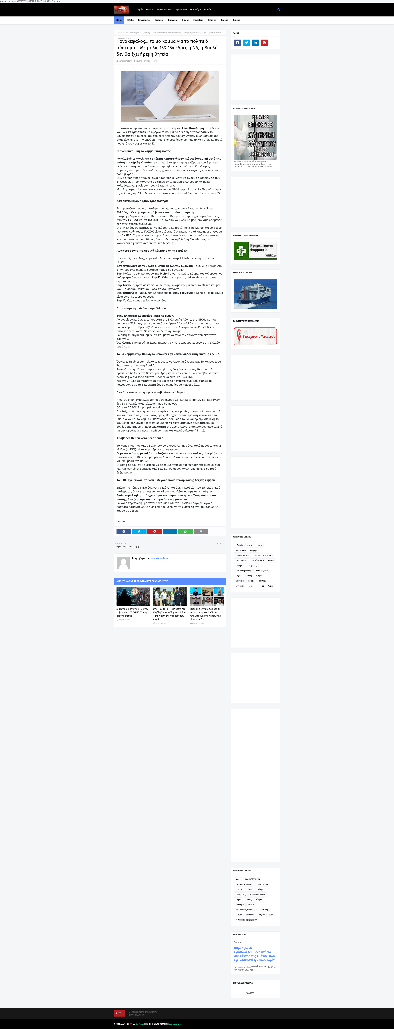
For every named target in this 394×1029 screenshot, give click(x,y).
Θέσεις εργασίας (262, 571)
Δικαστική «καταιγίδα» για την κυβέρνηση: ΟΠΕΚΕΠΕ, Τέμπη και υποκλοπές (132, 612)
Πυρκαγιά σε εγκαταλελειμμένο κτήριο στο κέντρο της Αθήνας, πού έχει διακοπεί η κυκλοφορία (254, 954)
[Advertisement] (257, 77)
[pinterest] (264, 43)
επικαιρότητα (175, 1024)
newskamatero (125, 61)
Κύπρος (259, 576)
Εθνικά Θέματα (258, 561)
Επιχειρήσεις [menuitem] (144, 20)
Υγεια (270, 586)
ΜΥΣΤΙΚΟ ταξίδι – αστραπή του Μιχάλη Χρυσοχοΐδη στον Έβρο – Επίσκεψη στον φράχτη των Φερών (169, 614)
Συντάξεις (240, 586)
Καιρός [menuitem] (185, 20)
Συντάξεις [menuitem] (198, 20)
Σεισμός (207, 9)
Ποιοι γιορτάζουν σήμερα (246, 910)
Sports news (181, 9)
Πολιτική (133, 33)
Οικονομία (240, 581)
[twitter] (246, 43)
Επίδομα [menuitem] (159, 20)
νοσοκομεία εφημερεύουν (246, 920)
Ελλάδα (271, 561)
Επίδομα (239, 566)
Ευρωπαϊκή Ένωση (243, 571)
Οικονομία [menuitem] (172, 20)
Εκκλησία (139, 9)
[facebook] (237, 43)
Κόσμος (248, 576)
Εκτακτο (150, 9)
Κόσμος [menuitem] (224, 20)
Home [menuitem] (119, 20)
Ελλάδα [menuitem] (130, 20)
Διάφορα (253, 550)
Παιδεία (251, 581)
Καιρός (238, 576)
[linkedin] (255, 43)
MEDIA (249, 545)
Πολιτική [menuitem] (211, 20)
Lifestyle (239, 545)
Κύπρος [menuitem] (236, 20)
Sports (259, 545)
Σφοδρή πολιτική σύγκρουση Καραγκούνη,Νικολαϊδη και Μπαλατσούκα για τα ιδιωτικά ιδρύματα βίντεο (205, 614)
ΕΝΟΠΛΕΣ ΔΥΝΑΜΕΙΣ (263, 555)
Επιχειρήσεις (252, 566)
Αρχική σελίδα (122, 33)
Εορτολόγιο (195, 9)
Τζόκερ (250, 586)
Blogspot (139, 1024)
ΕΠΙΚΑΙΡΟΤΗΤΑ (241, 561)
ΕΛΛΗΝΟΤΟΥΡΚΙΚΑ (165, 9)
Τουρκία (261, 586)
